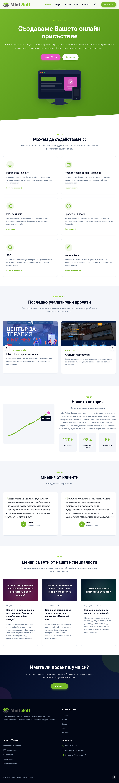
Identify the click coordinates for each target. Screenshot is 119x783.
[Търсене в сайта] (95, 4)
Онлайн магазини (10, 763)
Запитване (70, 57)
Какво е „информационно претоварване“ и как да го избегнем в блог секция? (20, 615)
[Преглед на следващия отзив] (112, 514)
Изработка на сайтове (12, 746)
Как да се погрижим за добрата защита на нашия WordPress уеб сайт (58, 615)
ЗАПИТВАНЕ (109, 5)
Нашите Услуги (50, 57)
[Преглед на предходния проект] (7, 348)
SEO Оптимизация (10, 750)
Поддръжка (8, 759)
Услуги (58, 4)
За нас (68, 4)
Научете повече (13, 188)
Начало (48, 4)
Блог (76, 4)
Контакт (86, 4)
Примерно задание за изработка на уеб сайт (96, 612)
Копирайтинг (8, 755)
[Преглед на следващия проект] (112, 348)
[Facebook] (114, 777)
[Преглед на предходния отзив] (7, 514)
